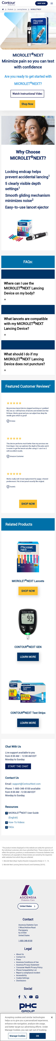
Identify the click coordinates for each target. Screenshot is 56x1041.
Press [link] (18, 960)
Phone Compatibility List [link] (26, 970)
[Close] (52, 1017)
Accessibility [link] (21, 975)
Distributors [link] (21, 981)
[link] (8, 3)
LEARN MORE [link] (28, 656)
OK (37, 1036)
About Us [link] (20, 954)
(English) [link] (13, 817)
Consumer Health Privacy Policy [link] (29, 967)
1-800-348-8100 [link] (25, 941)
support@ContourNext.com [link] (26, 783)
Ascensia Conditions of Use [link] (27, 962)
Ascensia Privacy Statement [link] (27, 965)
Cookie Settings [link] (22, 978)
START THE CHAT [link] (18, 766)
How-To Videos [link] (16, 822)
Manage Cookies (17, 1036)
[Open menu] (51, 3)
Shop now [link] (41, 3)
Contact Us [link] (20, 957)
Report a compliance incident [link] (28, 973)
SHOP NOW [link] (28, 591)
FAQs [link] (11, 827)
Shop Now (28, 503)
